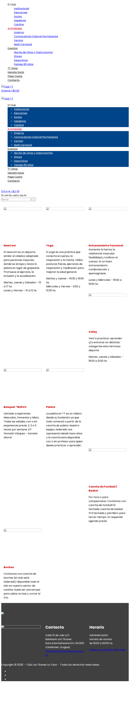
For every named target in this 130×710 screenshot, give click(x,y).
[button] (10, 91)
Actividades (15, 28)
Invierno (19, 32)
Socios (18, 16)
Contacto (14, 80)
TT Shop (13, 68)
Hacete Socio (16, 72)
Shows (18, 56)
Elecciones (20, 12)
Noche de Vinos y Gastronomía (33, 52)
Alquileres (20, 20)
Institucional (21, 8)
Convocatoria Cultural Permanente (36, 36)
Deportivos (21, 60)
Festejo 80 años (23, 64)
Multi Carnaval (23, 44)
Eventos (13, 48)
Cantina (19, 24)
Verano (18, 40)
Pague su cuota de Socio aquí (107, 650)
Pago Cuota (15, 76)
